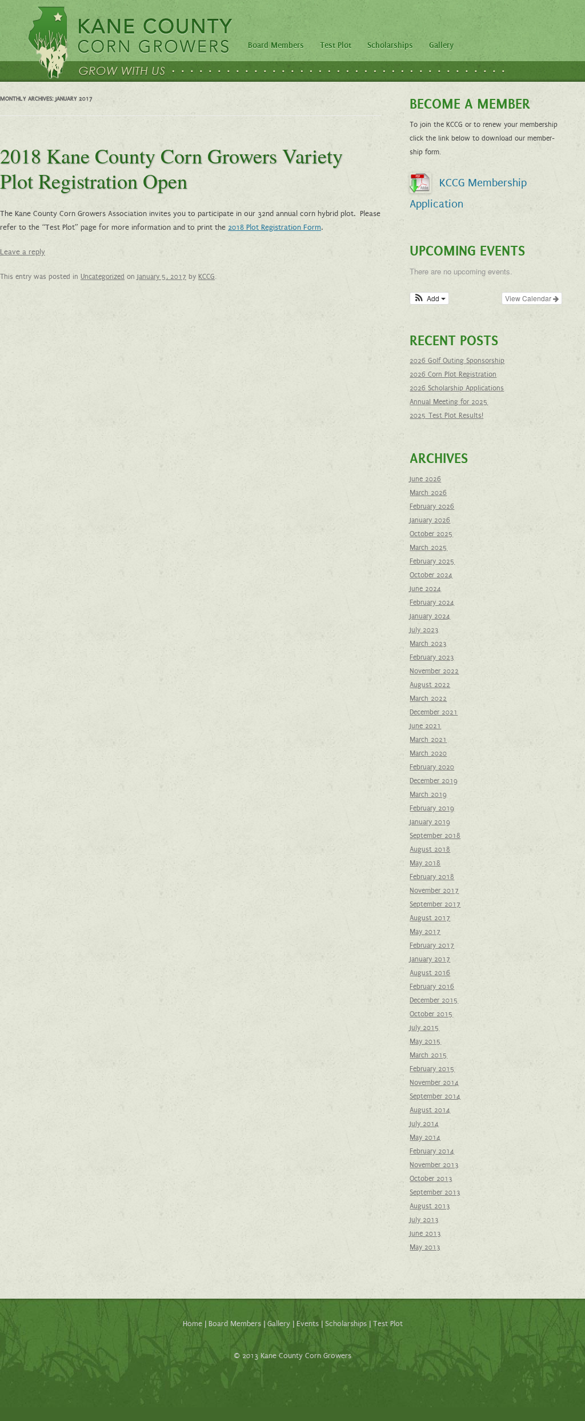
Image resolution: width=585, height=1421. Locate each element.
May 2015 (425, 1041)
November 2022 (434, 671)
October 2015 (431, 1014)
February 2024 (432, 602)
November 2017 (434, 891)
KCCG (206, 277)
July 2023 (424, 630)
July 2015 (424, 1028)
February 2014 (432, 1151)
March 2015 (428, 1055)
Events (307, 1323)
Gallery (441, 45)
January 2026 (430, 520)
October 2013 (431, 1179)
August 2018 (430, 849)
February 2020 (432, 767)
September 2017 (435, 904)
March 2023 (428, 644)
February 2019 (432, 808)
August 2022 (430, 685)
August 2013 (430, 1206)
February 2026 (432, 506)
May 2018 (425, 863)
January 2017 (430, 959)
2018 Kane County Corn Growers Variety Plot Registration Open (171, 168)
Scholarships (390, 45)
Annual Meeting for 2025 (449, 402)
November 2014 (434, 1083)
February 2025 (432, 561)
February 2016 (432, 987)
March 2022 (428, 698)
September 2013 (435, 1192)
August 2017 (430, 918)
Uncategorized (103, 277)
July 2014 (424, 1124)
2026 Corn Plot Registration (453, 374)
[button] (429, 298)
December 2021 (434, 712)
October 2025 (431, 534)
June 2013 (425, 1234)
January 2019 (430, 822)
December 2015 (434, 1000)
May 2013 (425, 1247)
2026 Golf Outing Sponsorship (457, 361)
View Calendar (529, 298)
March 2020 (428, 753)
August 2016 (430, 973)
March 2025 (428, 548)
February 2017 (432, 945)
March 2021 (428, 740)
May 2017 (425, 932)
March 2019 (428, 795)
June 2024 (425, 589)
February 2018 (432, 877)
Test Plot (335, 45)
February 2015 (432, 1069)
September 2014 (435, 1096)
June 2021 (425, 726)
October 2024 (431, 575)
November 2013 (434, 1165)
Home (192, 1323)
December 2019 (434, 781)
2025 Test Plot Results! (446, 416)
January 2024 (430, 616)
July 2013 (424, 1220)
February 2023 (432, 657)
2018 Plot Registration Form (274, 227)
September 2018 (435, 836)
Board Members (276, 45)
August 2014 (430, 1110)
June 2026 (425, 479)
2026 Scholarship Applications (457, 388)
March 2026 (428, 493)
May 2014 (425, 1137)
